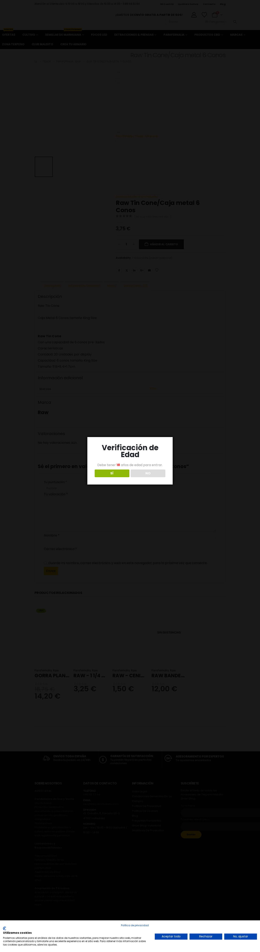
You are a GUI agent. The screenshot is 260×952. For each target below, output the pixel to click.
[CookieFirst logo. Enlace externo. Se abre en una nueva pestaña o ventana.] (4, 928)
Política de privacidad (135, 925)
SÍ (112, 473)
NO (148, 473)
